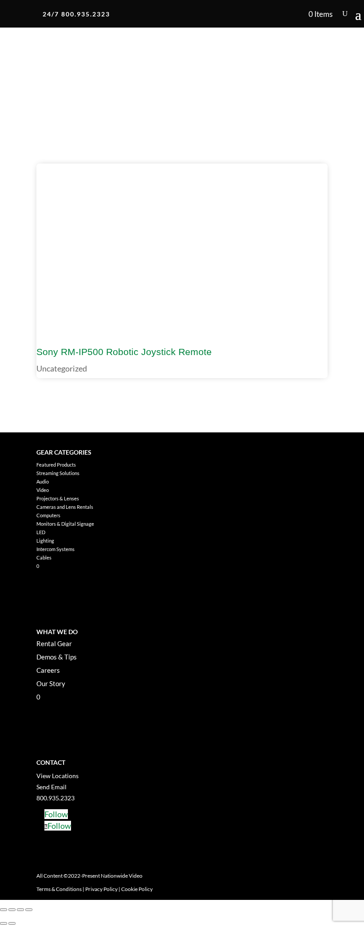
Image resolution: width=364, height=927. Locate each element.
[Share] (20, 909)
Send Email (51, 787)
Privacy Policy (101, 889)
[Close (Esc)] (28, 909)
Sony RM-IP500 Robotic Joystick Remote (124, 352)
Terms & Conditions (59, 889)
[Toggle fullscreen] (12, 909)
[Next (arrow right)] (12, 923)
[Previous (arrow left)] (3, 923)
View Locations (57, 775)
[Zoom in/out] (3, 909)
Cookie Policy (137, 889)
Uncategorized (61, 368)
